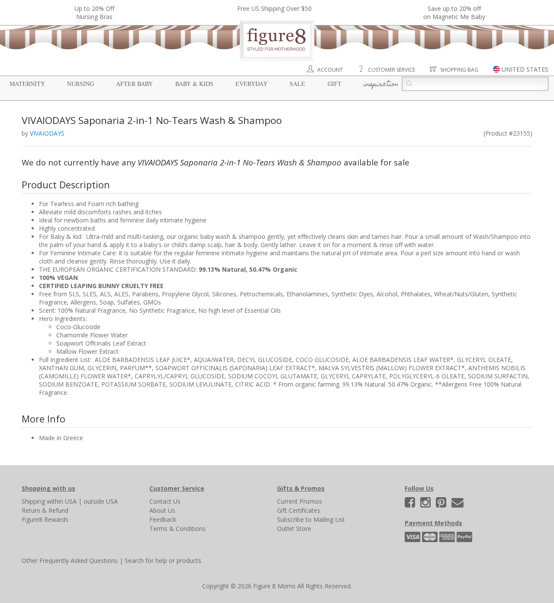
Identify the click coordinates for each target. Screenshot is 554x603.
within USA (62, 501)
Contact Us (164, 501)
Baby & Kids (194, 83)
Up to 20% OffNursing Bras (94, 12)
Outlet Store (294, 528)
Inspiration (381, 84)
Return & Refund (45, 510)
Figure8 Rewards (45, 519)
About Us (162, 510)
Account (330, 69)
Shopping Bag (459, 69)
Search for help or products (163, 560)
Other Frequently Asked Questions (70, 560)
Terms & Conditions (177, 528)
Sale (297, 83)
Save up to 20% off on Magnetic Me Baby (454, 12)
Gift (334, 83)
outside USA (101, 501)
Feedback (162, 519)
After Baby (134, 83)
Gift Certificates (298, 510)
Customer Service (391, 69)
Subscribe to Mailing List (311, 519)
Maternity (27, 83)
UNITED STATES (525, 69)
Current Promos (299, 501)
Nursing (80, 83)
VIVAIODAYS (47, 133)
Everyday (251, 83)
